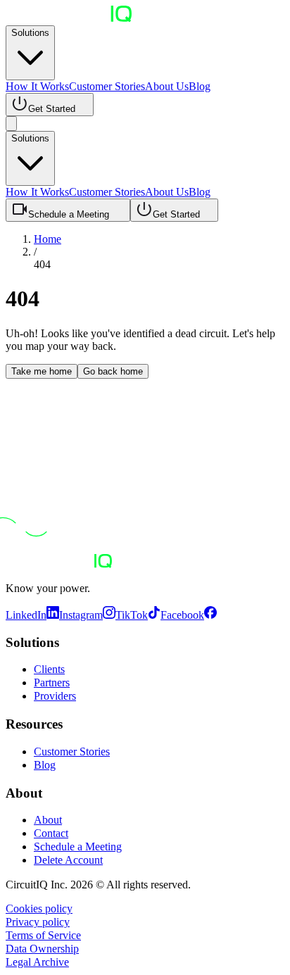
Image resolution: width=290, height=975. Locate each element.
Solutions (30, 32)
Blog (199, 86)
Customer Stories (107, 86)
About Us (167, 86)
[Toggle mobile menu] (11, 123)
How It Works (37, 86)
